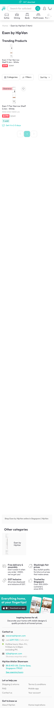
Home (5, 25)
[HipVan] (3, 8)
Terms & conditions (37, 684)
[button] (37, 8)
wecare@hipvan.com (16, 635)
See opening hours (14, 672)
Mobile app (33, 688)
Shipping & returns (10, 684)
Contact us (7, 692)
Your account (34, 692)
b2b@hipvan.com (14, 653)
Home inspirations (36, 704)
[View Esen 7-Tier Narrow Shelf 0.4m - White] (14, 106)
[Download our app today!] (27, 603)
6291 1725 (12, 640)
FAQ (4, 688)
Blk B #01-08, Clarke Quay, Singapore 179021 (18, 667)
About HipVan (8, 704)
